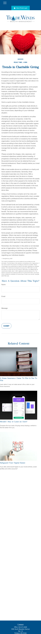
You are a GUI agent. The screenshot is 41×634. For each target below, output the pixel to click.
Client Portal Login (21, 8)
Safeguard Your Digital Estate (12, 463)
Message (4, 308)
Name (3, 284)
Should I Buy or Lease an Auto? (13, 421)
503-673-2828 (22, 627)
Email (3, 296)
